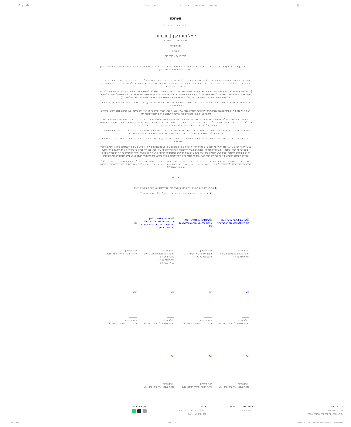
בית (224, 5)
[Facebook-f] (145, 411)
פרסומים (185, 5)
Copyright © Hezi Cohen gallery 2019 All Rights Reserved (320, 422)
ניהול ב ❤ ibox (13, 422)
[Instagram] (139, 411)
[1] (122, 97)
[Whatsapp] (134, 411)
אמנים (213, 5)
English (24, 5)
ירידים (157, 5)
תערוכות (200, 5)
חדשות (171, 5)
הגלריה (145, 5)
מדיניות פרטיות (173, 422)
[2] (167, 167)
